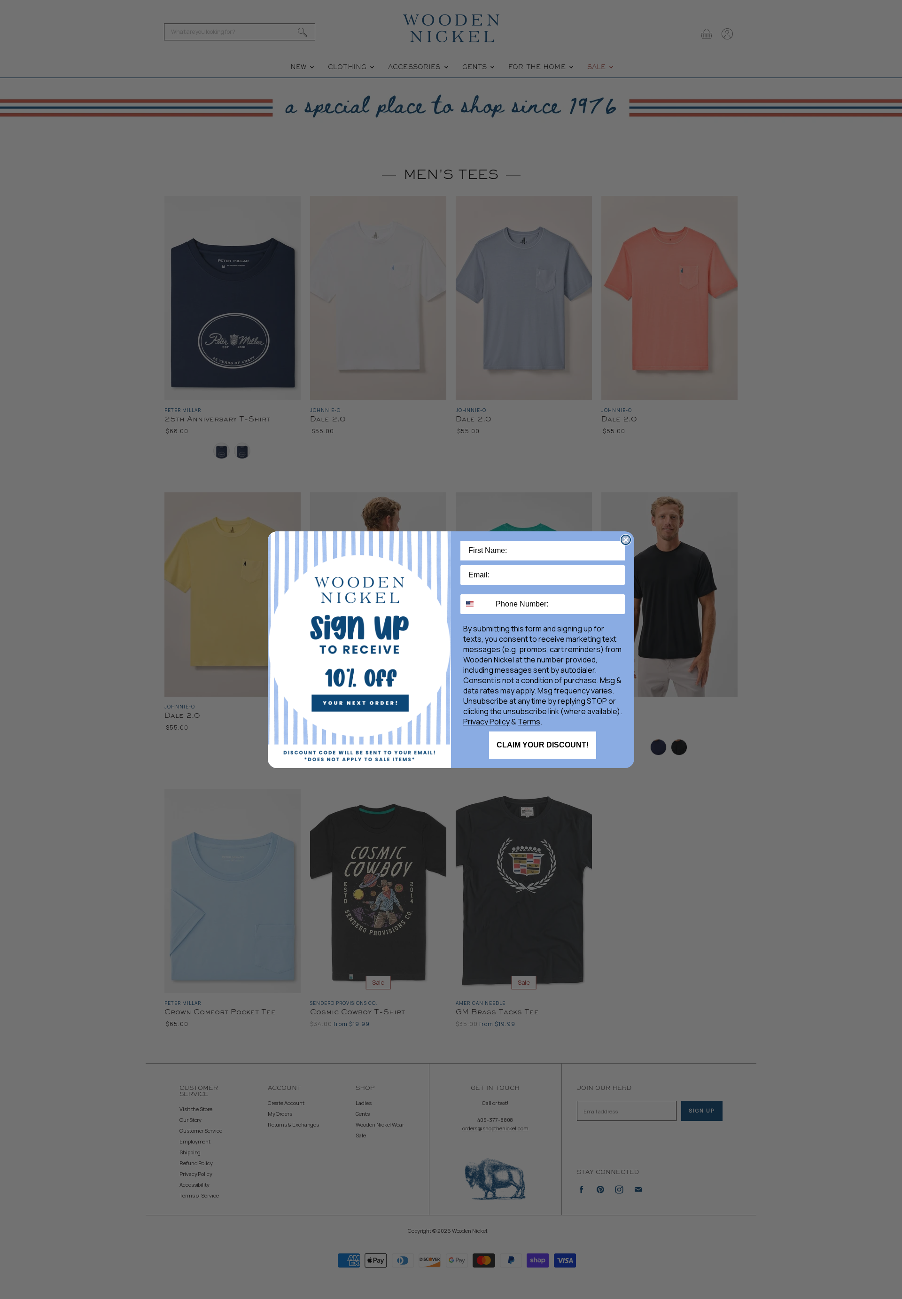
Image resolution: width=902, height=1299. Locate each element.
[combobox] (476, 604)
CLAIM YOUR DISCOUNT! (543, 745)
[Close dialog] (625, 539)
